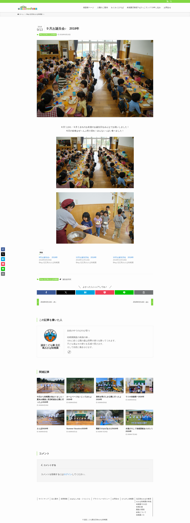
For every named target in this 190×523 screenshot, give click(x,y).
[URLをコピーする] (143, 292)
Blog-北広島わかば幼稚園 (48, 34)
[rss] (167, 1)
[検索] (171, 1)
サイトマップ (44, 499)
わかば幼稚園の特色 (143, 501)
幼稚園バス (140, 515)
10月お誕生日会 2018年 (123, 257)
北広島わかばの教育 (143, 499)
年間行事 (139, 507)
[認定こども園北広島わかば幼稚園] (27, 7)
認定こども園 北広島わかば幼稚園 (50, 346)
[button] (46, 292)
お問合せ (115, 499)
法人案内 (54, 499)
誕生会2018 (67, 279)
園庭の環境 (140, 509)
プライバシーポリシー (101, 499)
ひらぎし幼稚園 (128, 499)
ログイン (68, 474)
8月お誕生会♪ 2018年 (48, 257)
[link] (69, 352)
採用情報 (64, 499)
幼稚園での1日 (141, 504)
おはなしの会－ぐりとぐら (80, 499)
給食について (141, 512)
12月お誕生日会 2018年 (86, 257)
